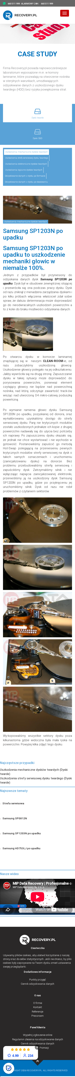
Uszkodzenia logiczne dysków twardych (23, 170)
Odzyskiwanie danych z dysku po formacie (25, 176)
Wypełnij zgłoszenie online (37, 1034)
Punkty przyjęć (37, 979)
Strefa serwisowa (13, 803)
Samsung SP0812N (14, 818)
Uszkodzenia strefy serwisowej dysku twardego (26, 158)
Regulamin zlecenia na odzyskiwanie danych (37, 1039)
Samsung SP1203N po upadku (21, 833)
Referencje (37, 1011)
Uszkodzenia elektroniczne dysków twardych (26, 164)
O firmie (37, 1002)
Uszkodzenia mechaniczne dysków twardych (26, 152)
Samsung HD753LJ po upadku (21, 848)
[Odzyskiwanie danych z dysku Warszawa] (22, 15)
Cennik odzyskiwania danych (37, 983)
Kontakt (37, 1007)
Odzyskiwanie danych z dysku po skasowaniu (26, 182)
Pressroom (37, 1015)
